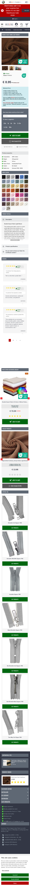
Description (9, 219)
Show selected (5, 870)
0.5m (5, 123)
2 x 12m (19, 123)
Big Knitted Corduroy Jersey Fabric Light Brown (15, 460)
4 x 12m (5, 127)
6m (11, 123)
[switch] (26, 2)
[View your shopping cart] (27, 24)
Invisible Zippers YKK (15, 594)
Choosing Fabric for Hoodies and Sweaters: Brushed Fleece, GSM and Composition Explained (18, 762)
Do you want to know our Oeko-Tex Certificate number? (15, 251)
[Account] (16, 24)
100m (10, 127)
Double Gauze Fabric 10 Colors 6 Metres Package (15, 402)
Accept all (15, 875)
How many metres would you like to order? (13, 112)
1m (8, 123)
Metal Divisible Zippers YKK (15, 630)
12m (15, 123)
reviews (16, 821)
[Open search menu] (21, 24)
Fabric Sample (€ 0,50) (16, 141)
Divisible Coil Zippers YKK (15, 523)
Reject (15, 883)
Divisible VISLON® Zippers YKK (15, 558)
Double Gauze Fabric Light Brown (18, 777)
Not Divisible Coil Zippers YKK (15, 665)
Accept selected (15, 879)
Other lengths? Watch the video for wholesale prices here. (14, 99)
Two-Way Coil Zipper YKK (15, 737)
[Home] (2, 29)
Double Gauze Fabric (17, 29)
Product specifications (12, 246)
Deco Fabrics (8, 29)
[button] (8, 147)
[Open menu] (2, 24)
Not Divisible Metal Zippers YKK (15, 701)
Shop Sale (26, 10)
